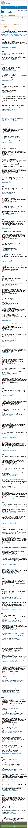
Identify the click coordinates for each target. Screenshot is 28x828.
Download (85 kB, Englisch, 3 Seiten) (11, 692)
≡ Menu (3, 20)
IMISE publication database (10, 32)
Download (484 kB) (7, 182)
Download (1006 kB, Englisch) (10, 564)
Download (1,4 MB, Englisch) (9, 437)
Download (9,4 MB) (7, 295)
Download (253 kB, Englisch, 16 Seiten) (12, 598)
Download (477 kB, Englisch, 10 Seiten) (12, 681)
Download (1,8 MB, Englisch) (9, 544)
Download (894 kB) (7, 173)
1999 (2, 36)
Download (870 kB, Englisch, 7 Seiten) (11, 732)
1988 (25, 34)
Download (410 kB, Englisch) (9, 813)
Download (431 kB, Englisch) (9, 585)
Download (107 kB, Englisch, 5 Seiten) (11, 790)
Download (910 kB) (7, 272)
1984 (15, 34)
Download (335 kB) (7, 155)
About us (20, 6)
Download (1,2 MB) (7, 285)
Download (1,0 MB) (7, 406)
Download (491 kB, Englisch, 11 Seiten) (12, 705)
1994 (16, 35)
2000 (5, 36)
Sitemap (11, 6)
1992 (10, 35)
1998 (24, 35)
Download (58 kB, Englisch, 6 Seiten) (11, 639)
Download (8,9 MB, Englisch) (9, 803)
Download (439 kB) (7, 330)
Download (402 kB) (7, 102)
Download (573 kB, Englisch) (9, 573)
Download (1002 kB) (7, 202)
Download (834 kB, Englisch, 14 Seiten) (12, 629)
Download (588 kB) (7, 365)
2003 (13, 36)
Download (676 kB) (7, 304)
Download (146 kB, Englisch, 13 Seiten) (12, 609)
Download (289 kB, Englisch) (9, 70)
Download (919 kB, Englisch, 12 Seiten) (12, 714)
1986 (20, 34)
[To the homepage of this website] (6, 12)
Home (3, 6)
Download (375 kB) (7, 92)
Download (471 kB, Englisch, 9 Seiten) (11, 661)
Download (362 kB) (7, 374)
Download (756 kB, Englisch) (9, 475)
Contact (15, 6)
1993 (13, 35)
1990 (5, 35)
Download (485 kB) (7, 132)
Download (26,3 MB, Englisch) (10, 120)
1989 (2, 35)
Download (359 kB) (7, 415)
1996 (21, 35)
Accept (13, 826)
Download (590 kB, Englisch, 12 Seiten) (12, 621)
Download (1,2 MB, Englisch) (9, 428)
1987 (23, 34)
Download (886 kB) (7, 214)
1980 (6, 34)
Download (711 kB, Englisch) (9, 487)
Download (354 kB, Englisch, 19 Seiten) (12, 651)
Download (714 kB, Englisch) (9, 512)
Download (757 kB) (7, 142)
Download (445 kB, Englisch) (9, 523)
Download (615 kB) (7, 228)
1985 (17, 34)
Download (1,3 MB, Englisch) (9, 464)
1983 (12, 34)
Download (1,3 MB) (7, 250)
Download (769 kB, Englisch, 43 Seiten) (12, 741)
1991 (7, 35)
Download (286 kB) (7, 341)
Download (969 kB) (7, 384)
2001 (7, 36)
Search (6, 6)
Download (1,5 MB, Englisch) (9, 554)
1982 (9, 34)
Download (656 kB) (7, 193)
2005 (18, 36)
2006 (21, 36)
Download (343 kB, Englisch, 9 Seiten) (11, 724)
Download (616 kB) (7, 320)
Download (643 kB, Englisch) (9, 47)
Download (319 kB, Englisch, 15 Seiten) (12, 673)
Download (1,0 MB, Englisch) (9, 59)
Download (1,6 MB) (7, 395)
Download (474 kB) (7, 110)
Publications (8, 17)
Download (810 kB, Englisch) (9, 450)
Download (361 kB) (7, 80)
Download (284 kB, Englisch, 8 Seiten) (11, 781)
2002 (10, 36)
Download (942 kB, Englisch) (9, 498)
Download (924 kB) (7, 240)
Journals (13, 17)
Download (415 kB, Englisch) (9, 770)
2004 (16, 36)
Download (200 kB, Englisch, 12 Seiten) (12, 753)
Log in (6, 8)
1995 (18, 35)
